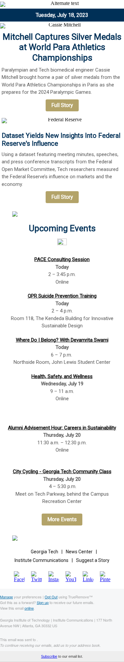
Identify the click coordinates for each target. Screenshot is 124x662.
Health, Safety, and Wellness (62, 376)
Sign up (43, 602)
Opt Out (51, 596)
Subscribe (49, 656)
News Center (79, 551)
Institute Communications (41, 560)
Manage (6, 596)
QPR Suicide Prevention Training (62, 296)
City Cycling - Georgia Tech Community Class (62, 471)
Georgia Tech (44, 551)
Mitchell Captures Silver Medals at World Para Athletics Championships (62, 47)
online (29, 608)
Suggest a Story (92, 560)
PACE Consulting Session (62, 259)
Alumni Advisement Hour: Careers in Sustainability (62, 428)
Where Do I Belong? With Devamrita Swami (62, 340)
